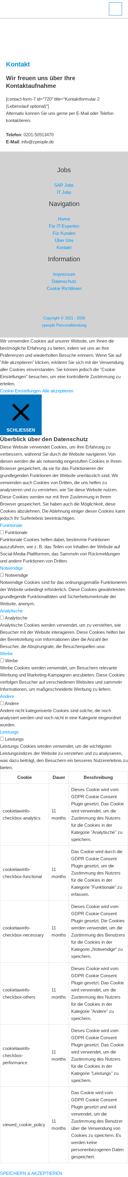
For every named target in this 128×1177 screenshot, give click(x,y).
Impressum (64, 274)
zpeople (64, 9)
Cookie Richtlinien (64, 288)
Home (64, 218)
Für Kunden (64, 233)
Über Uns (64, 240)
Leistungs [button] (9, 731)
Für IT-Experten (64, 226)
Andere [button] (7, 696)
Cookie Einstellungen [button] (20, 390)
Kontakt (64, 247)
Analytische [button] (11, 610)
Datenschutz (64, 281)
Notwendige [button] (11, 568)
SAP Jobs (64, 185)
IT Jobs (64, 192)
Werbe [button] (6, 653)
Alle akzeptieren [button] (57, 390)
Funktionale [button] (11, 525)
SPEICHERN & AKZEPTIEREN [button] (31, 1173)
